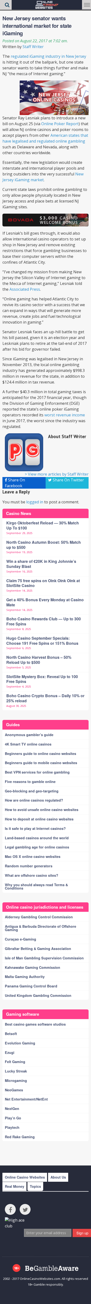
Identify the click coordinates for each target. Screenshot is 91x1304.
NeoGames (14, 1089)
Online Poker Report (60, 123)
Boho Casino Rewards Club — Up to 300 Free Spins (43, 621)
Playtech (12, 1127)
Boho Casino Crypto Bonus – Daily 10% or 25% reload (45, 698)
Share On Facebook (15, 482)
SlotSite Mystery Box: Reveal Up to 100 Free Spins (42, 679)
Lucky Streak (16, 1071)
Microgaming (16, 1080)
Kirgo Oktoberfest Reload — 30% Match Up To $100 (42, 525)
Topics (35, 1186)
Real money (14, 1186)
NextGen (12, 1108)
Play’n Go (13, 1118)
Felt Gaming (15, 1061)
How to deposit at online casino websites (39, 819)
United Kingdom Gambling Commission (38, 995)
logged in (34, 502)
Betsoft (11, 1033)
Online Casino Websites (25, 1177)
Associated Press (24, 289)
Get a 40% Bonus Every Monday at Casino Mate (45, 602)
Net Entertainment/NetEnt (26, 1099)
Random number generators (28, 865)
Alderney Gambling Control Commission (39, 916)
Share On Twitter (68, 480)
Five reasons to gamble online (30, 781)
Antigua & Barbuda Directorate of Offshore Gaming (40, 928)
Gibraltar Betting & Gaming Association (38, 948)
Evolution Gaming (20, 1043)
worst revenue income (64, 415)
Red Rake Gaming (20, 1136)
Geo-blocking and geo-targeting (31, 791)
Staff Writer (33, 46)
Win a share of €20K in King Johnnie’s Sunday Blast (41, 563)
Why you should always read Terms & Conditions (36, 886)
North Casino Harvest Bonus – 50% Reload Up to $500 (38, 659)
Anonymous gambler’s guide (29, 734)
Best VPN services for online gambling (37, 772)
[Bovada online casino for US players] (45, 220)
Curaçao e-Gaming (20, 939)
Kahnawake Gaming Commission (32, 967)
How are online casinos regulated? (34, 800)
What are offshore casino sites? (31, 875)
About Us (58, 1177)
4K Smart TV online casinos (28, 744)
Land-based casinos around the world (37, 837)
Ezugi (9, 1052)
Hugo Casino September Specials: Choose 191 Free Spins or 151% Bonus (42, 640)
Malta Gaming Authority (25, 976)
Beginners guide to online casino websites (40, 753)
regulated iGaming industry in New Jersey (48, 56)
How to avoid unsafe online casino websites (41, 809)
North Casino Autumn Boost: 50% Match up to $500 (43, 544)
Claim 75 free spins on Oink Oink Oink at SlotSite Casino (43, 583)
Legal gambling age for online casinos (37, 847)
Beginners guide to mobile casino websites (41, 762)
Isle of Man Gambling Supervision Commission (44, 958)
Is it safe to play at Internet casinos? (35, 828)
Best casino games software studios (35, 1024)
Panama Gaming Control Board (31, 986)
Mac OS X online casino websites (32, 856)
